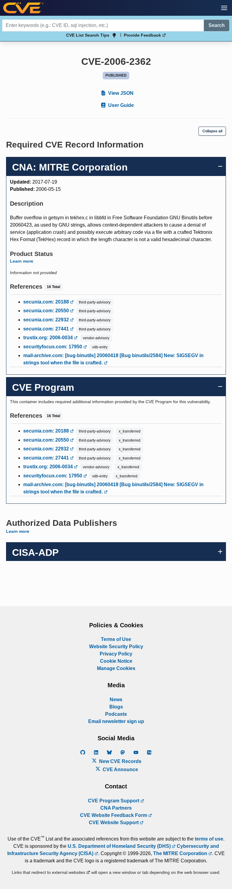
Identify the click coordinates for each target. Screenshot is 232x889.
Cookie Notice (116, 661)
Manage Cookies (116, 668)
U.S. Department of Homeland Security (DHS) (120, 846)
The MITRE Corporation (180, 853)
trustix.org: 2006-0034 (48, 337)
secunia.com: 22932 (46, 319)
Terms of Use (116, 639)
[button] (224, 8)
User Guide (120, 105)
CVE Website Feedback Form (114, 815)
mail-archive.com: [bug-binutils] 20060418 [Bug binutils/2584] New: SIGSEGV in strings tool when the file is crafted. (113, 359)
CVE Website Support (114, 822)
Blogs (116, 706)
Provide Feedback (143, 35)
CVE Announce (120, 769)
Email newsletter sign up (116, 721)
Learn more (21, 261)
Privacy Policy (116, 653)
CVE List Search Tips (87, 35)
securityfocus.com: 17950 (53, 346)
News (116, 699)
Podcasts (116, 714)
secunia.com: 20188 (46, 301)
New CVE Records (119, 761)
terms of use (209, 838)
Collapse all (212, 131)
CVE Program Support (114, 800)
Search (216, 25)
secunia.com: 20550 (46, 310)
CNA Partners (116, 808)
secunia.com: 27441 (46, 328)
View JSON (120, 93)
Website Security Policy (116, 646)
